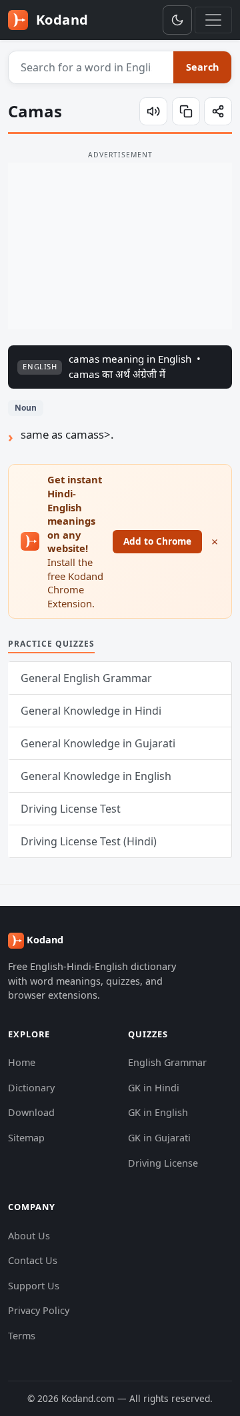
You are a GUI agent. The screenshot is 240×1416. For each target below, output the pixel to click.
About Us (29, 1235)
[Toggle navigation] (213, 20)
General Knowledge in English (96, 776)
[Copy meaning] (186, 111)
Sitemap (26, 1137)
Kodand (60, 20)
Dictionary (31, 1087)
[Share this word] (218, 111)
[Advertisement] (120, 246)
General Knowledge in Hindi (91, 710)
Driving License (163, 1163)
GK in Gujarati (159, 1137)
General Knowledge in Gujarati (98, 743)
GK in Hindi (153, 1087)
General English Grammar (86, 678)
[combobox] (91, 67)
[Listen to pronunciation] (153, 111)
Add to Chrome (157, 541)
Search (202, 67)
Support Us (33, 1285)
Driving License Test (71, 808)
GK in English (158, 1112)
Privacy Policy (38, 1310)
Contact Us (32, 1260)
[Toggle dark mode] (177, 20)
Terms (21, 1335)
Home (21, 1062)
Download (31, 1112)
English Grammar (167, 1062)
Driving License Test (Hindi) (89, 841)
